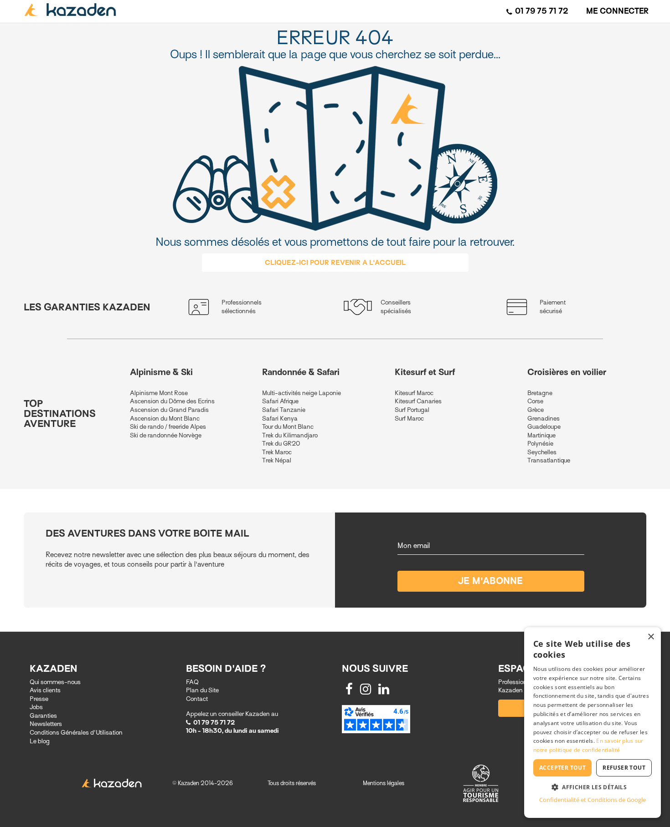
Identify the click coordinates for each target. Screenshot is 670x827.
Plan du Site (202, 690)
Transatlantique (548, 460)
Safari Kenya (280, 418)
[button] (592, 786)
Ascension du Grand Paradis (169, 409)
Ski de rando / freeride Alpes (168, 426)
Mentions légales (383, 783)
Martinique (541, 435)
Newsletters (46, 723)
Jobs (36, 707)
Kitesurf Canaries (418, 401)
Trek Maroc (277, 452)
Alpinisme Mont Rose (159, 393)
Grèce (535, 409)
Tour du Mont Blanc (288, 426)
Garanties (43, 715)
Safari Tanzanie (283, 409)
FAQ (192, 682)
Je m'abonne (490, 581)
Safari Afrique (280, 401)
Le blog (40, 741)
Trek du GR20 (281, 443)
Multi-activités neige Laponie (301, 393)
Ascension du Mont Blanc (165, 418)
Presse (39, 698)
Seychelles (542, 452)
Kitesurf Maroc (414, 393)
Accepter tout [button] (562, 767)
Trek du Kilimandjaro (290, 435)
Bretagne (539, 393)
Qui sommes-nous (55, 682)
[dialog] (592, 722)
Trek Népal (276, 460)
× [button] (650, 637)
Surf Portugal (412, 409)
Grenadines (543, 418)
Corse (535, 401)
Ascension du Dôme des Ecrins (172, 401)
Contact (197, 698)
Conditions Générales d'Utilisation (76, 732)
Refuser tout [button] (624, 767)
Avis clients (45, 690)
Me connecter (617, 11)
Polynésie (540, 443)
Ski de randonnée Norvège (165, 435)
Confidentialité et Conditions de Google (592, 800)
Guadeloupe (544, 426)
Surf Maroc (409, 418)
